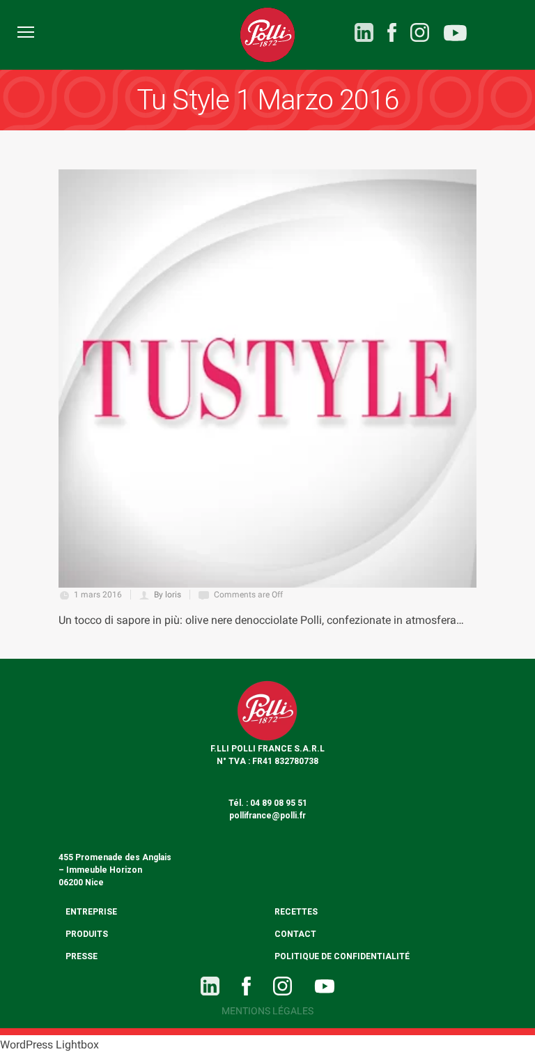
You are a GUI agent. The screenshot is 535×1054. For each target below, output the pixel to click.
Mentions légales (267, 1010)
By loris (167, 594)
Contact (295, 934)
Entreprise (91, 912)
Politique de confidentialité (342, 956)
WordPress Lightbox (49, 1044)
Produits (86, 934)
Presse (81, 956)
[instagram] (419, 32)
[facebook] (391, 32)
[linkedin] (364, 32)
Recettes (296, 912)
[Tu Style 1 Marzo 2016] (267, 378)
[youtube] (455, 35)
